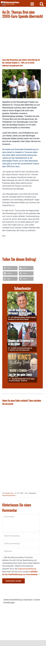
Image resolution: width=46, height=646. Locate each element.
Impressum (28, 600)
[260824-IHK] (22, 293)
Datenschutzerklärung (13, 600)
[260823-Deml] (22, 324)
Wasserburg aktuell (8, 495)
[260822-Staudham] (22, 354)
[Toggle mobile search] (42, 4)
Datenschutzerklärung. (27, 569)
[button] (10, 268)
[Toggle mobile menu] (32, 4)
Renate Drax (9, 493)
